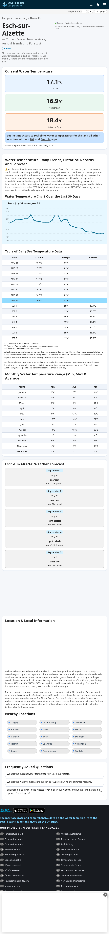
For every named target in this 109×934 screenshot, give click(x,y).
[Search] (91, 4)
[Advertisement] (54, 912)
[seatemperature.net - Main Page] (13, 4)
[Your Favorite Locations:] (97, 4)
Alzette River (37, 18)
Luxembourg (20, 18)
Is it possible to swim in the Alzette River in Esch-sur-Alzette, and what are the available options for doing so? (53, 791)
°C (84, 11)
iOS (32, 139)
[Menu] (104, 4)
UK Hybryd (100, 11)
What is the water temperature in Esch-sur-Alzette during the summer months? (49, 781)
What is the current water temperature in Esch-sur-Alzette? (38, 773)
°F (90, 11)
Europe (6, 18)
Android (46, 139)
